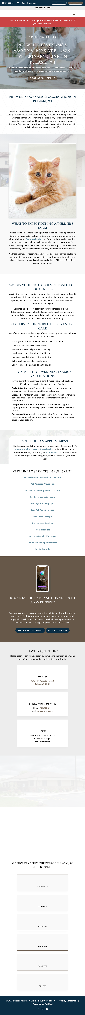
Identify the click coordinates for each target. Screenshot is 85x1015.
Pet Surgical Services (42, 523)
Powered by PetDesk (42, 1004)
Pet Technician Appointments (42, 542)
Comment (15, 790)
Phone (14, 781)
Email (14, 777)
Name (14, 768)
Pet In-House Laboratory (42, 497)
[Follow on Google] (47, 1009)
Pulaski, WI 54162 (42, 684)
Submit (17, 794)
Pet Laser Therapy (42, 516)
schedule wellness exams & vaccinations (34, 449)
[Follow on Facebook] (38, 1009)
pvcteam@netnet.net (28, 3)
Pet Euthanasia (42, 549)
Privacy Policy (45, 1000)
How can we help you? (22, 787)
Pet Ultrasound (42, 529)
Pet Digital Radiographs (42, 503)
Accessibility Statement (65, 1000)
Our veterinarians (34, 239)
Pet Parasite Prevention (42, 484)
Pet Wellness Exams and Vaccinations (42, 477)
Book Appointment (43, 8)
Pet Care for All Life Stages (42, 536)
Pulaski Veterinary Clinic (21, 67)
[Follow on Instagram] (42, 1009)
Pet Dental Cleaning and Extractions (42, 490)
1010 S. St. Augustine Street (42, 681)
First (31, 771)
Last (31, 774)
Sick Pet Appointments (42, 510)
